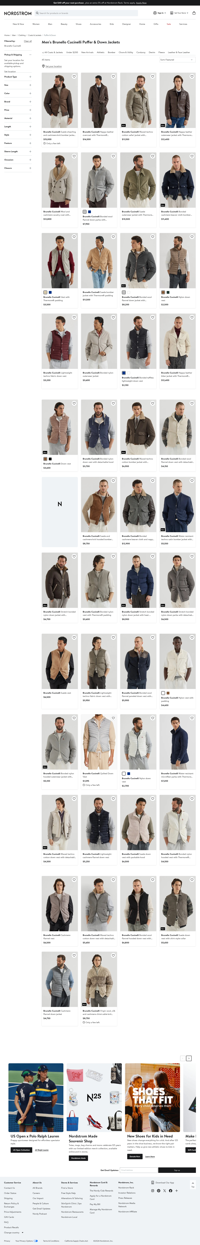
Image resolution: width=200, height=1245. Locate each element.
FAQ (6, 1222)
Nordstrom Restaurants (72, 1211)
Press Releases (125, 1197)
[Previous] (43, 52)
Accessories (95, 24)
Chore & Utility (126, 52)
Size (6, 84)
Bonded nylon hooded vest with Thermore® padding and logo (176, 857)
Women (36, 24)
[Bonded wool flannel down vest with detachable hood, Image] (178, 427)
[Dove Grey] (45, 292)
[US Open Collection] (35, 1097)
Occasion (8, 159)
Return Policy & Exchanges (11, 1205)
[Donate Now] (152, 1097)
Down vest (57, 463)
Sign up (177, 1170)
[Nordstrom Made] (94, 1097)
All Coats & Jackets (53, 52)
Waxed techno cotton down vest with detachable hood (99, 938)
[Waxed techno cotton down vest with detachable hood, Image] (99, 903)
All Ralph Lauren (42, 1150)
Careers (36, 1193)
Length (7, 126)
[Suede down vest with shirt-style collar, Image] (178, 903)
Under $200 (72, 52)
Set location (10, 71)
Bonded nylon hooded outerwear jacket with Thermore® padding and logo (58, 776)
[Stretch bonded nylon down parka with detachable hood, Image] (178, 580)
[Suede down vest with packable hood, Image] (138, 822)
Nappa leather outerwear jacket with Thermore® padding (177, 135)
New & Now (18, 24)
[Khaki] (168, 292)
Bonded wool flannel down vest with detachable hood (177, 462)
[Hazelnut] (163, 292)
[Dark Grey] (123, 292)
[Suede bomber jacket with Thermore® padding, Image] (99, 260)
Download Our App (165, 1182)
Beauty (64, 24)
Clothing (22, 35)
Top (192, 1186)
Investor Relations (127, 1192)
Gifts (156, 24)
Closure (8, 167)
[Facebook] (170, 1191)
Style (6, 134)
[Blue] (89, 211)
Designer (126, 24)
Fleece (162, 52)
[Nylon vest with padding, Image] (178, 661)
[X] (164, 1191)
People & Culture (41, 1203)
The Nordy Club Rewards (101, 1190)
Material (8, 118)
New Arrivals (87, 52)
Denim (152, 52)
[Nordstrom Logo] (17, 13)
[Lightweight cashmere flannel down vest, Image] (99, 822)
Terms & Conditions (51, 1241)
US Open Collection (21, 1150)
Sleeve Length (11, 151)
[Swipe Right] (189, 1058)
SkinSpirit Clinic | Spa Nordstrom (71, 1205)
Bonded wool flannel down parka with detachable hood (98, 219)
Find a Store (67, 1187)
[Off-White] (123, 773)
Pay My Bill (95, 1204)
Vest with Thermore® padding (56, 298)
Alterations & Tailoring (72, 1198)
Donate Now (135, 1156)
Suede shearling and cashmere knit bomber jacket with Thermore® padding (59, 135)
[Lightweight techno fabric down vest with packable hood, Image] (99, 661)
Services (183, 24)
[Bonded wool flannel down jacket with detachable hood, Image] (138, 260)
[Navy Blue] (123, 373)
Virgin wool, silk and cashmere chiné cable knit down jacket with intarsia (99, 1014)
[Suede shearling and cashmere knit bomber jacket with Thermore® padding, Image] (60, 100)
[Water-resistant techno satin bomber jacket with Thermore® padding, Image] (178, 504)
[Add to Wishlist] (74, 76)
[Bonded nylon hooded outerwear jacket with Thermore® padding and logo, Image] (60, 742)
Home (142, 24)
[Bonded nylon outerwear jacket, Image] (99, 341)
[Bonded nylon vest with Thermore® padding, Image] (99, 580)
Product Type (10, 76)
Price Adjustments (12, 1211)
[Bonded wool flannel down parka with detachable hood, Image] (99, 180)
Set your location (54, 66)
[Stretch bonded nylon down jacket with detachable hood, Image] (60, 580)
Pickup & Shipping (13, 54)
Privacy (7, 1241)
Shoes (78, 24)
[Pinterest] (158, 1191)
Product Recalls (11, 1227)
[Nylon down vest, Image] (178, 260)
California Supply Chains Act (76, 1241)
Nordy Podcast (40, 1213)
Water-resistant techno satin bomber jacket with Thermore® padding (177, 539)
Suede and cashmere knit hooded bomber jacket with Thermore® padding (98, 539)
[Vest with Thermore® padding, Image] (60, 260)
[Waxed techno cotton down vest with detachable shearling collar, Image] (60, 822)
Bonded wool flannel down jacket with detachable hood (137, 300)
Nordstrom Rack (126, 1187)
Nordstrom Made (78, 1158)
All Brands (37, 1187)
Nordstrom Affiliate (127, 1211)
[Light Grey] (84, 211)
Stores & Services (69, 1182)
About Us (37, 1182)
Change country (11, 1232)
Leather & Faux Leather (179, 52)
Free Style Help (68, 1193)
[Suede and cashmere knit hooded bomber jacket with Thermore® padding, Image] (99, 504)
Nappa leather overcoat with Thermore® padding (98, 135)
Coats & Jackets (34, 35)
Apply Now (141, 2)
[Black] (50, 459)
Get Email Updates (41, 1208)
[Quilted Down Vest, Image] (99, 742)
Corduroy (140, 52)
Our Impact (38, 1198)
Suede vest (57, 692)
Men (50, 24)
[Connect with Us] (176, 1191)
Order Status (10, 1193)
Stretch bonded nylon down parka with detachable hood (177, 615)
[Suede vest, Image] (60, 661)
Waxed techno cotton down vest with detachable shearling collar (59, 857)
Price (6, 109)
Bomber (111, 52)
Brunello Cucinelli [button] (12, 45)
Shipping (8, 1198)
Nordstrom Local (69, 1216)
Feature (8, 143)
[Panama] (128, 292)
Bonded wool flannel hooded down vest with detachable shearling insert (137, 938)
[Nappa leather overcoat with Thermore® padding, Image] (99, 100)
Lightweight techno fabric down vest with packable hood (97, 696)
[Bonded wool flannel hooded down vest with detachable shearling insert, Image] (138, 903)
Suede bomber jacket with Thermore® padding (98, 294)
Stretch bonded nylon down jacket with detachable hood (59, 615)
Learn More (150, 1156)
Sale (169, 24)
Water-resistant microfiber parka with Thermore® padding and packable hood (177, 776)
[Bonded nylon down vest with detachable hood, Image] (99, 427)
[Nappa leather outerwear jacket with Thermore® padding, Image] (178, 100)
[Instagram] (152, 1191)
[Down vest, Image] (60, 427)
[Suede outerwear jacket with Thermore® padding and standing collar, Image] (138, 180)
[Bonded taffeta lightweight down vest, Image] (138, 341)
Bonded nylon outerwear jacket (98, 374)
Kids (112, 24)
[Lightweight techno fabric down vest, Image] (60, 341)
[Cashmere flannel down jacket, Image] (60, 979)
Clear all (28, 41)
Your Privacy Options (24, 1241)
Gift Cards (192, 1150)
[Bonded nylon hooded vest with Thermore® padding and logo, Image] (178, 822)
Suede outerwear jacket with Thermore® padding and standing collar (138, 215)
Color (7, 93)
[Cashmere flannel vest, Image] (60, 903)
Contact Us (9, 1187)
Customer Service (12, 1182)
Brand (7, 101)
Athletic (100, 52)
